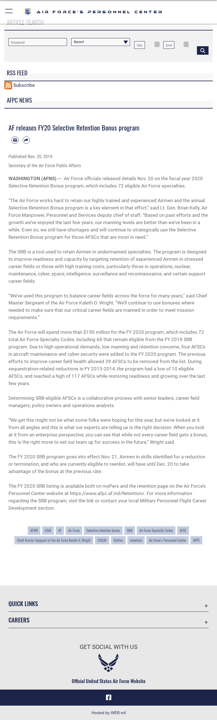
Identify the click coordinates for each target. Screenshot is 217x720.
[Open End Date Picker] (186, 44)
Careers (18, 619)
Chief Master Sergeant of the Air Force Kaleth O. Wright (54, 540)
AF (59, 530)
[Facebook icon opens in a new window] (108, 697)
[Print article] (15, 140)
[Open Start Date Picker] (157, 44)
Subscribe (24, 85)
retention (136, 540)
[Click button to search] (203, 50)
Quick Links (23, 603)
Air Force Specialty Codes (156, 530)
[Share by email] (26, 140)
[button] (9, 12)
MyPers (118, 540)
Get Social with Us (108, 647)
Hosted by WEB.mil (109, 712)
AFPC (196, 540)
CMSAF (102, 540)
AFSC (183, 530)
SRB (130, 530)
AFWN (34, 530)
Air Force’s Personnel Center (167, 540)
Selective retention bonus (103, 530)
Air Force (74, 530)
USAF (48, 530)
